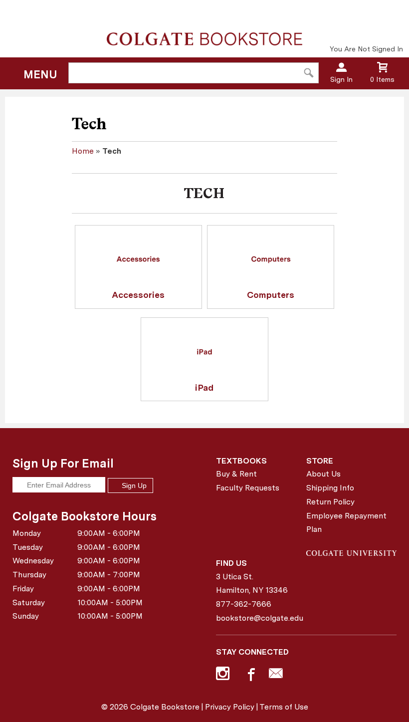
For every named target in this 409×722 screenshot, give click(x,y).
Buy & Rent (236, 474)
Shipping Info (330, 487)
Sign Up (133, 485)
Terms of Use (283, 707)
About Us (323, 474)
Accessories (138, 294)
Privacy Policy (229, 707)
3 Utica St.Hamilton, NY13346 (252, 583)
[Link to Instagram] (224, 676)
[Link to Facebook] (250, 676)
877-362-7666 (243, 604)
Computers (270, 294)
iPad (204, 387)
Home (83, 151)
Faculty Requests (247, 487)
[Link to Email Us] (276, 676)
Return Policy (330, 501)
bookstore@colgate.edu (257, 618)
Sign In (341, 79)
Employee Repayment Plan (346, 522)
